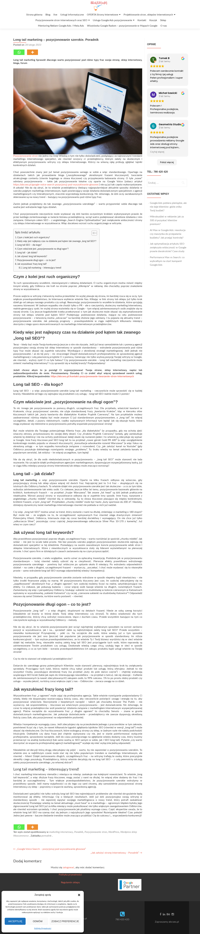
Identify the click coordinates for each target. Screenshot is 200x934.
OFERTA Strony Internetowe (102, 14)
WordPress (113, 832)
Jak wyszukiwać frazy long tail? (32, 264)
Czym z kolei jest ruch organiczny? (33, 237)
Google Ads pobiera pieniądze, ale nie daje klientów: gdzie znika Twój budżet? (168, 207)
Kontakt (142, 20)
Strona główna (34, 14)
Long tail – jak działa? (27, 252)
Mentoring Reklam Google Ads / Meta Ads (61, 26)
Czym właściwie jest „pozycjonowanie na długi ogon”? (43, 249)
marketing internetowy (61, 832)
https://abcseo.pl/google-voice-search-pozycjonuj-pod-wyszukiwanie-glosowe (55, 184)
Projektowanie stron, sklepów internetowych (148, 14)
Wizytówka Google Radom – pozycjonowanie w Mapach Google (122, 26)
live (55, 14)
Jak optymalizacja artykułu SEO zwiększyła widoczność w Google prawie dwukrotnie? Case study (168, 248)
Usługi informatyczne (72, 14)
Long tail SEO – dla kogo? (29, 245)
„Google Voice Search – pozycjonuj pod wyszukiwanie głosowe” (49, 849)
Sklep (163, 20)
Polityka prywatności (70, 874)
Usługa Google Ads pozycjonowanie (112, 20)
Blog (47, 14)
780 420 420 (122, 919)
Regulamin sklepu (70, 882)
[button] (79, 895)
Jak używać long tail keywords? (32, 256)
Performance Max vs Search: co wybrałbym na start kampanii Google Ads (167, 261)
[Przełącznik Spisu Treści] (92, 233)
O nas (163, 26)
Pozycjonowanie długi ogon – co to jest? (36, 260)
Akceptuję (15, 921)
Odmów (37, 921)
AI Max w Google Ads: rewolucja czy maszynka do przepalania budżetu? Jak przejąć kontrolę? (167, 234)
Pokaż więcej (167, 162)
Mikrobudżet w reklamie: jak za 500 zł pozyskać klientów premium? (167, 220)
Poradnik (78, 832)
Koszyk (153, 20)
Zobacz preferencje (65, 921)
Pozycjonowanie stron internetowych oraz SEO (61, 20)
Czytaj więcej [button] (157, 151)
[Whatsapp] (19, 52)
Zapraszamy (162, 922)
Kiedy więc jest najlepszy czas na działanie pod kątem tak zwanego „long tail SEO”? (56, 241)
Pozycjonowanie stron (25, 156)
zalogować (68, 867)
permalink (46, 836)
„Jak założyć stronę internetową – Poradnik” (116, 853)
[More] (32, 52)
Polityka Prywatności (42, 928)
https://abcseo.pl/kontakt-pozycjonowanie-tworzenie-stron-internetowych (92, 376)
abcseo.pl (174, 922)
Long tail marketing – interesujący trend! (42, 268)
